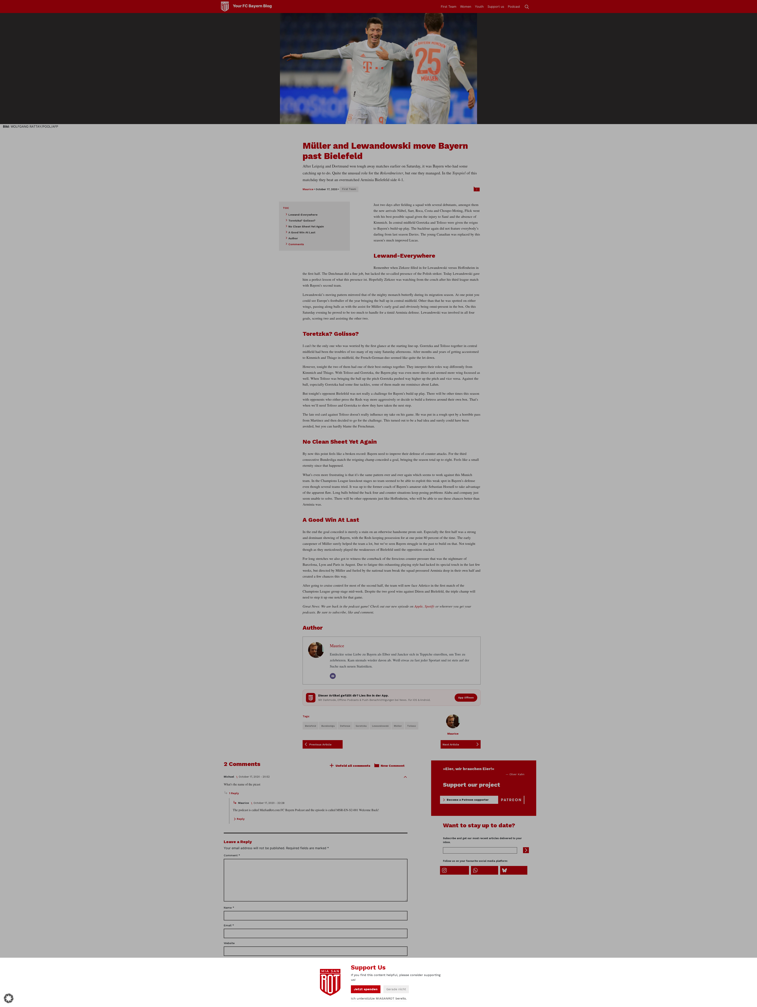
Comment (232, 855)
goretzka (361, 726)
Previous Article (320, 744)
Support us (496, 6)
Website (229, 943)
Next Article (451, 744)
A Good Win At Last (301, 232)
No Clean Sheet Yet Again (306, 226)
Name (229, 907)
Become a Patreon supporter (468, 799)
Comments (296, 244)
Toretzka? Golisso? (301, 220)
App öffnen (466, 697)
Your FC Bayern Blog (252, 6)
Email (229, 925)
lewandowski (380, 726)
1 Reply (234, 793)
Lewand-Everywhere (303, 214)
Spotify (429, 606)
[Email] (333, 676)
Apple (418, 606)
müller (398, 726)
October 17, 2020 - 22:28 (269, 802)
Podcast (514, 6)
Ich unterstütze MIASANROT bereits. (379, 998)
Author (293, 238)
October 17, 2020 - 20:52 (254, 776)
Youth (479, 6)
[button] (8, 998)
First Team (448, 6)
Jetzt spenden (366, 989)
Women (465, 6)
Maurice (308, 189)
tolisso (411, 726)
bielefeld (310, 726)
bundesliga (328, 726)
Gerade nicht (396, 989)
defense (345, 726)
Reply (241, 818)
